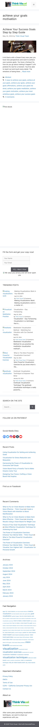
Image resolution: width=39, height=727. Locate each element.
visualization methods (23, 654)
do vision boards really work (18, 613)
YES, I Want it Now (19, 269)
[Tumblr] (17, 436)
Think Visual (19, 298)
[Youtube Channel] (20, 436)
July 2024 (6, 577)
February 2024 (8, 593)
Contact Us (7, 689)
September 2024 (9, 571)
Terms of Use (8, 682)
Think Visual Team (20, 339)
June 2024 (7, 580)
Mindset (8, 77)
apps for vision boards (9, 611)
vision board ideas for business (20, 639)
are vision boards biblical (21, 611)
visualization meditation (10, 654)
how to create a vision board (9, 618)
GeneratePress (30, 724)
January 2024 (8, 596)
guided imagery (15, 616)
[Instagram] (10, 436)
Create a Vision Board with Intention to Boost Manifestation (18, 511)
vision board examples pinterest (20, 635)
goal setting (28, 613)
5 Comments (9, 97)
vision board (7, 635)
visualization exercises (12, 652)
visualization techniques (15, 657)
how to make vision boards (14, 630)
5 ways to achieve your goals (15, 80)
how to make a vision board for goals (22, 623)
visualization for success (27, 652)
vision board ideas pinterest (18, 642)
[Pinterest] (14, 436)
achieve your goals (18, 83)
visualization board (23, 649)
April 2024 (6, 587)
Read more (26, 71)
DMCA (5, 679)
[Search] (32, 407)
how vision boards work (26, 630)
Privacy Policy (8, 676)
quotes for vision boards (29, 632)
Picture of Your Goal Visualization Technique (19, 525)
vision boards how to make (16, 645)
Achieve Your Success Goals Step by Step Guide (19, 31)
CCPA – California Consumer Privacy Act (17, 686)
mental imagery (18, 632)
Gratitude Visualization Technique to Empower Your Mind (24, 373)
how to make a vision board (22, 621)
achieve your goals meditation (18, 88)
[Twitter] (7, 436)
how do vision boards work (27, 616)
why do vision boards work (17, 662)
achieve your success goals (25, 94)
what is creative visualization (13, 660)
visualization (10, 648)
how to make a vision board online (25, 625)
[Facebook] (4, 436)
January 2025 (8, 565)
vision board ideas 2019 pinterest (21, 637)
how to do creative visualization (23, 618)
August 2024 (7, 574)
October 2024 (8, 568)
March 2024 (7, 590)
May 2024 (6, 584)
